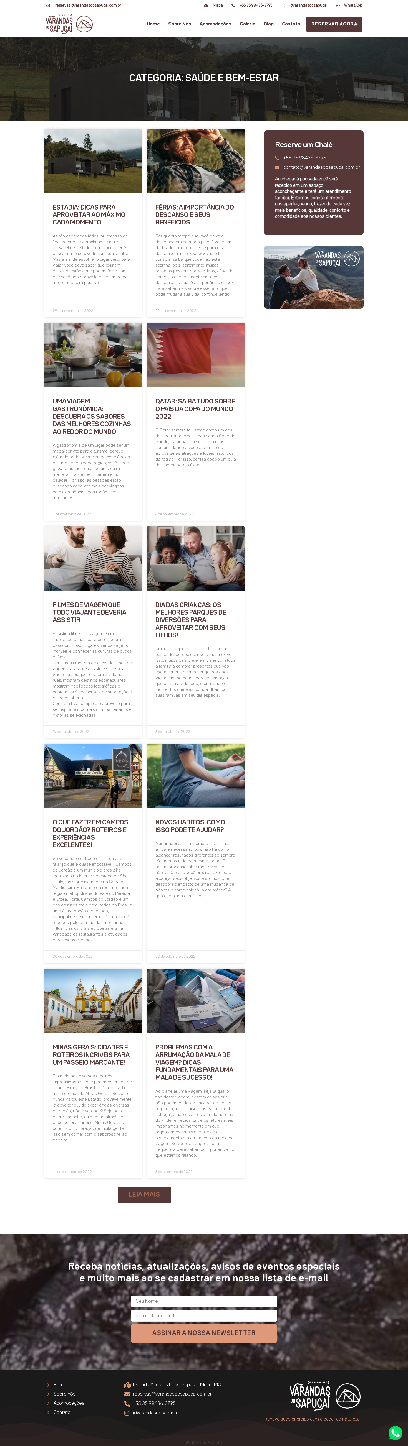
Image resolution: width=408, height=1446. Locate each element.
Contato (291, 24)
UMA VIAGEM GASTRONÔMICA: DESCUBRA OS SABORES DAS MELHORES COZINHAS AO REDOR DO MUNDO (92, 417)
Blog (269, 24)
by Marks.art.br (204, 1442)
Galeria (247, 24)
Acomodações (215, 24)
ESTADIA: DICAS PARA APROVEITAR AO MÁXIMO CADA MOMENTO (89, 215)
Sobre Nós (179, 24)
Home (153, 24)
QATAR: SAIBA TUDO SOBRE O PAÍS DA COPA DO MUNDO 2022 (195, 409)
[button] (145, 1195)
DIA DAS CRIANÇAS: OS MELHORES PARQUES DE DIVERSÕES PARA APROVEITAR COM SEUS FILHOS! (190, 620)
